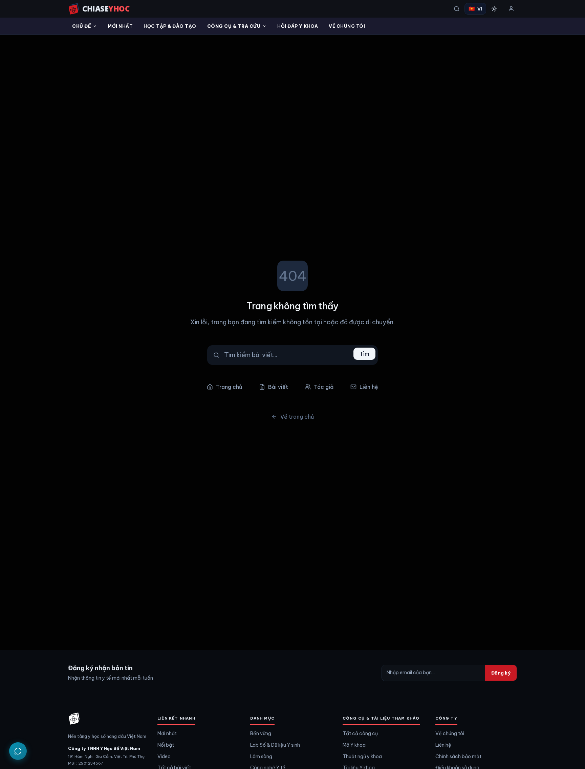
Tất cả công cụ (360, 733)
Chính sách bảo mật (458, 756)
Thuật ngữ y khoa (362, 756)
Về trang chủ (297, 416)
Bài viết (278, 386)
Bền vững (260, 733)
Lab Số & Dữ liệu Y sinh (275, 745)
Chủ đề (81, 26)
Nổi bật (165, 745)
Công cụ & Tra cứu (234, 26)
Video (164, 756)
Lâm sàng (261, 756)
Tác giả (323, 386)
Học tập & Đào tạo (170, 26)
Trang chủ (229, 386)
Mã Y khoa (354, 745)
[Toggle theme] (494, 9)
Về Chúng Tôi (347, 26)
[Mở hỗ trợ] (18, 751)
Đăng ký (501, 673)
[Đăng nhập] (511, 9)
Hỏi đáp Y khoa (297, 26)
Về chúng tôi (449, 733)
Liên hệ (369, 386)
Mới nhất (120, 26)
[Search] (456, 9)
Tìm (364, 353)
